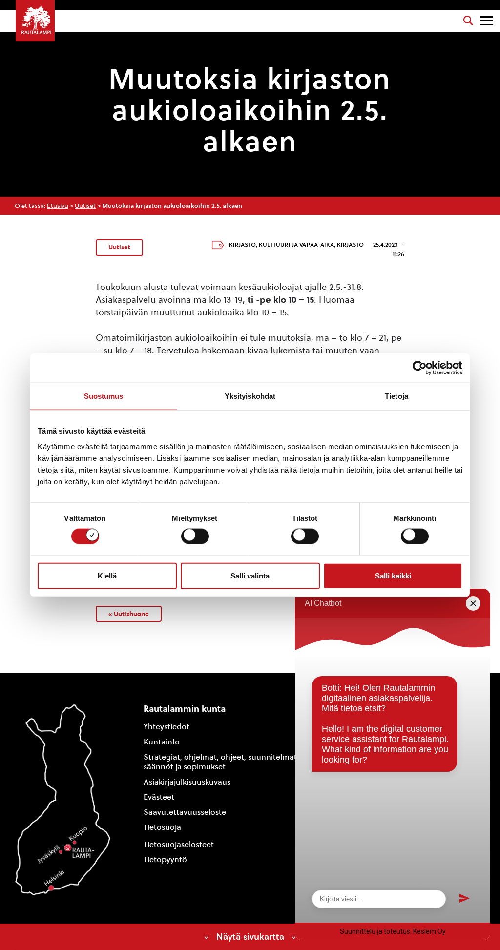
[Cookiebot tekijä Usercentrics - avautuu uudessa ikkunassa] (419, 368)
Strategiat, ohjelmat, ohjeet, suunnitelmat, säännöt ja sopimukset (221, 762)
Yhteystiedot (166, 726)
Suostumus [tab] (104, 396)
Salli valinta (250, 576)
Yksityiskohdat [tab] (250, 396)
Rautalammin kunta (185, 708)
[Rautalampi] (35, 20)
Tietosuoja (162, 827)
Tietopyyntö (165, 859)
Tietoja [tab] (396, 396)
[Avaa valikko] (486, 20)
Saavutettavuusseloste (185, 812)
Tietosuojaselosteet (179, 844)
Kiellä (107, 576)
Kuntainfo (162, 741)
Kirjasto (242, 244)
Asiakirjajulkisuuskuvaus (187, 781)
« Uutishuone (128, 614)
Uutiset (85, 205)
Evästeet (159, 797)
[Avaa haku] (468, 20)
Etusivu (57, 205)
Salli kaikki (393, 576)
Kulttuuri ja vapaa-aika (296, 244)
